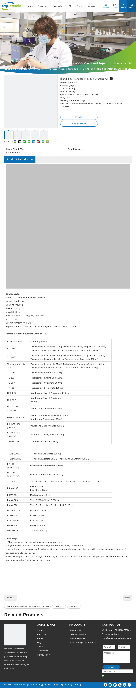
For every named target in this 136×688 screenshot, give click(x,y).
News (40, 646)
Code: (9, 152)
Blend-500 (59, 606)
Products (41, 638)
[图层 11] (15, 634)
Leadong (68, 684)
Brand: (71, 149)
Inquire (79, 117)
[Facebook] (105, 685)
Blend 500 (74, 606)
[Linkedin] (110, 685)
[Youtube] (120, 685)
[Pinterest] (129, 685)
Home (40, 630)
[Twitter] (115, 685)
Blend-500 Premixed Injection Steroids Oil (27, 606)
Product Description (20, 159)
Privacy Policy (43, 655)
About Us (41, 634)
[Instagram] (124, 685)
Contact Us (42, 651)
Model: (9, 149)
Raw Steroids (76, 630)
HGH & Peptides (77, 638)
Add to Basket (79, 123)
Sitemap (78, 684)
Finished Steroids (78, 634)
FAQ (39, 642)
